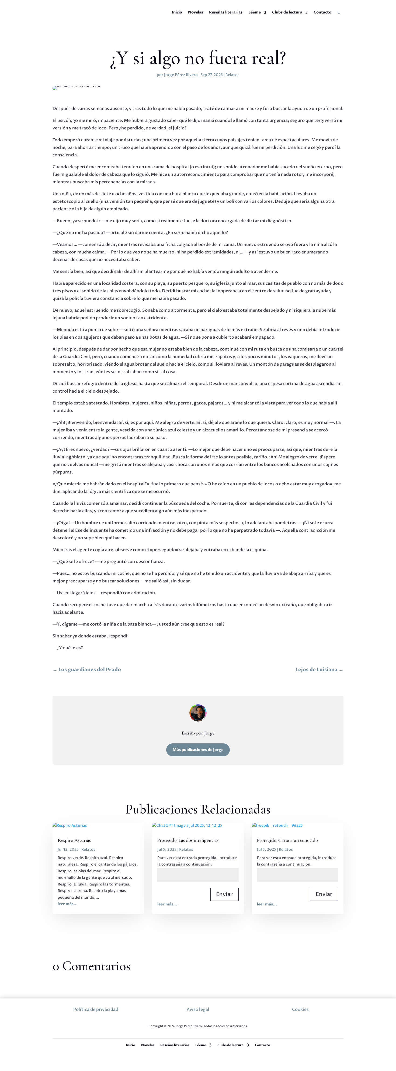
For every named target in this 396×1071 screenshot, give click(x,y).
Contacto (322, 12)
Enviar (224, 894)
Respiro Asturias (74, 840)
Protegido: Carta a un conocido (287, 840)
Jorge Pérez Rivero (181, 74)
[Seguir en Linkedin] (204, 1019)
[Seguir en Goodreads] (216, 1019)
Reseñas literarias (225, 12)
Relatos (232, 74)
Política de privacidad (95, 1009)
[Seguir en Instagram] (180, 1019)
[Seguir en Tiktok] (192, 1019)
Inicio (177, 12)
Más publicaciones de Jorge (198, 749)
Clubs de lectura (287, 12)
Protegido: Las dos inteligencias (187, 840)
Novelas (195, 12)
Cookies (300, 1009)
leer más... (68, 904)
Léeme (254, 12)
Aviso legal (198, 1009)
